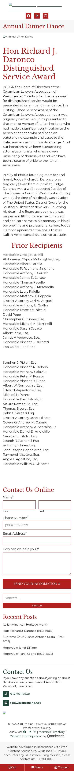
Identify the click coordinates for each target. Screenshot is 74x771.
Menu (38, 767)
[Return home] (4, 36)
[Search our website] (37, 598)
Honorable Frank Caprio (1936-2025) (28, 653)
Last (41, 511)
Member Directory (52, 732)
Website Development (26, 736)
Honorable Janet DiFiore (20, 647)
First (6, 511)
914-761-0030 (20, 694)
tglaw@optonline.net (25, 703)
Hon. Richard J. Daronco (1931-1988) (28, 631)
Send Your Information (35, 584)
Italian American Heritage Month (25, 624)
